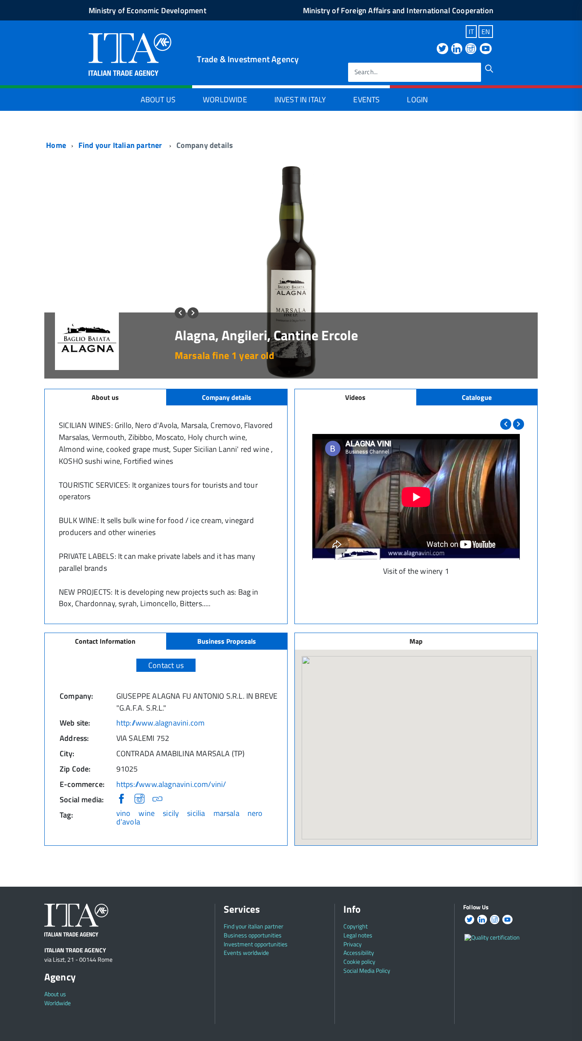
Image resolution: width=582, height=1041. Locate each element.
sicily (171, 813)
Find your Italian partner (121, 145)
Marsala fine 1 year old (224, 355)
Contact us (166, 665)
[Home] (130, 53)
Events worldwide (246, 952)
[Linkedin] (456, 49)
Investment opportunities (256, 944)
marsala (226, 813)
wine (146, 813)
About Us (158, 99)
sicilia (196, 813)
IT (471, 31)
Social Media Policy (366, 970)
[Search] (489, 68)
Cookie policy (359, 961)
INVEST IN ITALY (300, 99)
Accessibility (358, 952)
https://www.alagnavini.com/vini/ (171, 784)
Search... (366, 72)
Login (417, 99)
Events (366, 99)
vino (123, 813)
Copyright (355, 926)
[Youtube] (486, 49)
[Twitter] (442, 49)
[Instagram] (470, 49)
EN (485, 31)
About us (55, 993)
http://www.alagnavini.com (160, 723)
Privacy (352, 944)
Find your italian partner (253, 926)
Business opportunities (253, 935)
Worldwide (225, 99)
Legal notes (357, 935)
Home (55, 145)
